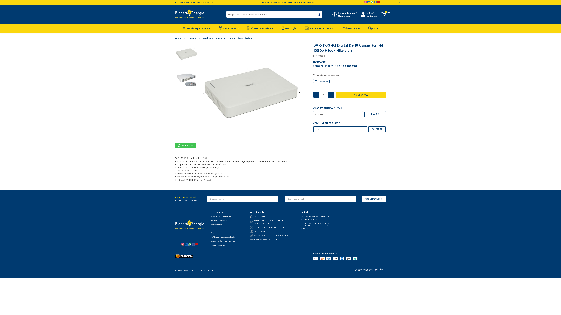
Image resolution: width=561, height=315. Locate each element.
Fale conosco (215, 229)
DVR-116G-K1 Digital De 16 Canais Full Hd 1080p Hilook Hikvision (220, 38)
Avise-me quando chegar (327, 108)
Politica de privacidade (219, 220)
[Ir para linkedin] (368, 3)
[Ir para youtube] (378, 3)
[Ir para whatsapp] (372, 3)
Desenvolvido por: (364, 269)
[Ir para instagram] (365, 3)
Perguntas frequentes (219, 233)
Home (180, 38)
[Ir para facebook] (375, 3)
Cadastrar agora (374, 199)
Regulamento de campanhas (222, 241)
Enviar (375, 114)
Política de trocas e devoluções (222, 237)
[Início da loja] (190, 14)
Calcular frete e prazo (326, 123)
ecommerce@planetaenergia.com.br (269, 227)
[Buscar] (318, 14)
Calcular (377, 129)
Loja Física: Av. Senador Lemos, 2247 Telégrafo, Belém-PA (315, 217)
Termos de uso (216, 225)
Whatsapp (187, 145)
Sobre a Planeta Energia (220, 216)
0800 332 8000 (261, 216)
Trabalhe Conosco (217, 245)
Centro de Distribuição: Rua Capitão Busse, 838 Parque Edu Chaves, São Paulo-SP (315, 226)
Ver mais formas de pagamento (327, 75)
